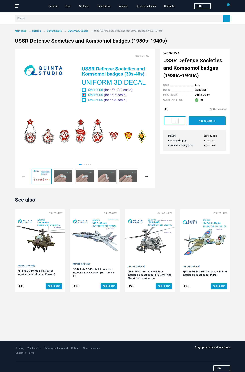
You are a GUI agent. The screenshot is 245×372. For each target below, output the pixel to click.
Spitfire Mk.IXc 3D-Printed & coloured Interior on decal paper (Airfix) (205, 273)
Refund (75, 348)
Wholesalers (34, 348)
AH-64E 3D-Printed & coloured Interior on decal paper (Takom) (36, 272)
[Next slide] (146, 177)
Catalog (53, 6)
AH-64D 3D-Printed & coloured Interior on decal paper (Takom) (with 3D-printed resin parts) (150, 275)
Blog (31, 352)
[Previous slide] (23, 177)
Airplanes (84, 6)
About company (91, 348)
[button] (42, 176)
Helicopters (104, 6)
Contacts (169, 6)
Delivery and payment (56, 348)
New (68, 6)
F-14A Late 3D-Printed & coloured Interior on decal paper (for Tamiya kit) (93, 272)
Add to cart (54, 286)
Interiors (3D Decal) (26, 266)
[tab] (80, 164)
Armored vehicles (146, 6)
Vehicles (123, 6)
